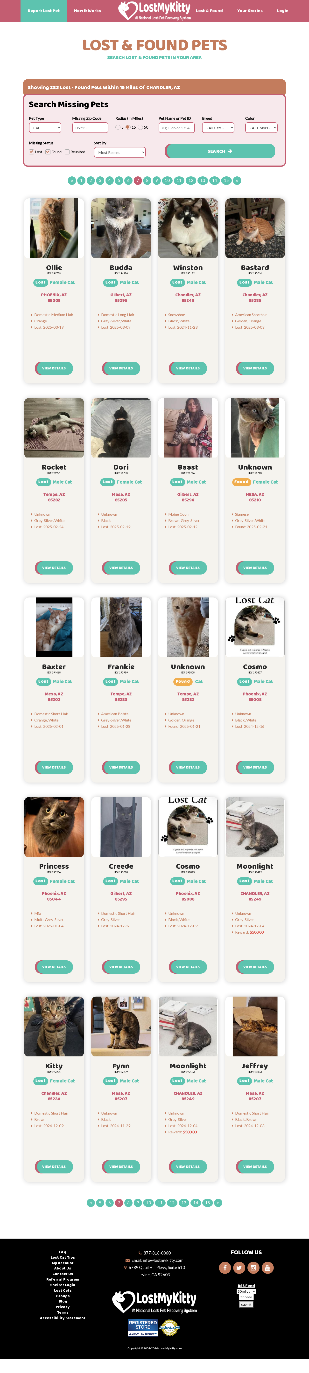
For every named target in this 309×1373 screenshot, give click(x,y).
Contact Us (62, 1274)
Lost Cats (63, 1291)
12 (191, 180)
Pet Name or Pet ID (175, 118)
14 (214, 180)
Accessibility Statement (62, 1318)
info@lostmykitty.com (163, 1260)
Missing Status (41, 142)
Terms (63, 1313)
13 (202, 180)
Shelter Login (62, 1285)
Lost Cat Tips (63, 1258)
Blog (63, 1301)
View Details (54, 368)
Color (250, 118)
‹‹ (72, 180)
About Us (62, 1268)
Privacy (63, 1307)
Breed (207, 118)
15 (226, 180)
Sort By (100, 142)
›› (237, 180)
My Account (63, 1263)
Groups (63, 1296)
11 (179, 180)
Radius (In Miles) (129, 118)
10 (167, 180)
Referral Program (62, 1279)
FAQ (62, 1252)
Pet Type (36, 118)
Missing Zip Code (86, 118)
